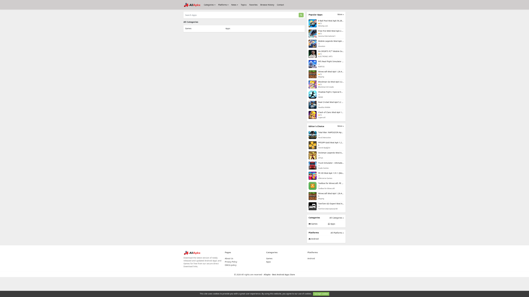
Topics (244, 4)
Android (315, 238)
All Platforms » (337, 232)
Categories (209, 4)
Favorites (253, 4)
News (233, 4)
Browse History (267, 4)
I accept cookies (321, 293)
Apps (228, 28)
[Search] (301, 15)
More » (341, 14)
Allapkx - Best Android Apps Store (279, 274)
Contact (280, 4)
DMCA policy (230, 265)
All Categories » (337, 217)
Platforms (222, 4)
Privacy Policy (231, 261)
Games (188, 28)
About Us (229, 258)
